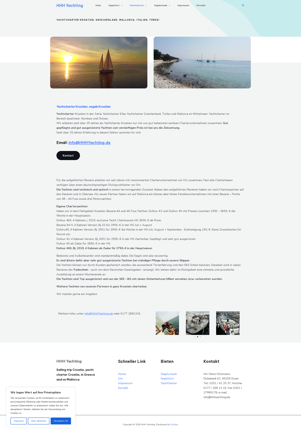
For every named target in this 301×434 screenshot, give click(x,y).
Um (120, 378)
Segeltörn (113, 5)
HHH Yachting (69, 5)
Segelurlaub (160, 5)
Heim (98, 5)
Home (122, 374)
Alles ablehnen (38, 420)
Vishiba (174, 424)
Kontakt (201, 5)
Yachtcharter (137, 5)
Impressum (183, 5)
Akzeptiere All (61, 420)
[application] (120, 5)
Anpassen (19, 420)
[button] (243, 5)
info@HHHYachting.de (90, 142)
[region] (40, 407)
